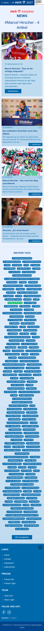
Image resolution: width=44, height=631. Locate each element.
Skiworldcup (19, 351)
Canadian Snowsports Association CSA (23, 515)
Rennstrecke (17, 310)
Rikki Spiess (19, 447)
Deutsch (5, 618)
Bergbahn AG (13, 361)
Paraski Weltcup (35, 289)
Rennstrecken (34, 443)
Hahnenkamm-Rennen (23, 258)
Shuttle (15, 378)
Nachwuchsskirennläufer (18, 423)
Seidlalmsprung (15, 330)
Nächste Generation (16, 412)
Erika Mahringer (15, 409)
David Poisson (33, 368)
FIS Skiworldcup (13, 488)
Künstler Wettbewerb (17, 382)
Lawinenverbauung (31, 488)
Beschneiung (30, 429)
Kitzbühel (18, 265)
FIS (27, 265)
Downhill (31, 316)
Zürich (34, 423)
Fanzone (31, 340)
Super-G (21, 289)
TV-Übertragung (16, 320)
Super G (19, 371)
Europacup (13, 282)
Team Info (8, 596)
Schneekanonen (17, 474)
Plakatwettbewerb (16, 477)
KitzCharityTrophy (34, 286)
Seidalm (13, 467)
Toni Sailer (33, 498)
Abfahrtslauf (9, 289)
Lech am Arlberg (14, 481)
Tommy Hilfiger (28, 378)
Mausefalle (12, 347)
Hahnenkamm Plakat (15, 436)
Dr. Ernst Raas (34, 447)
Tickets (37, 306)
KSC (37, 471)
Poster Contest (30, 419)
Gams (26, 354)
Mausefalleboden (31, 416)
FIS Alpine (27, 471)
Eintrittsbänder (31, 512)
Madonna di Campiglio (15, 368)
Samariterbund (31, 330)
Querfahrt (31, 474)
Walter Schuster (27, 395)
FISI (33, 405)
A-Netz (38, 491)
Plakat (7, 351)
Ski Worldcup (12, 392)
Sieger (23, 282)
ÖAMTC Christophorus (15, 443)
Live (34, 334)
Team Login (9, 600)
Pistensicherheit (35, 364)
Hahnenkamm (29, 272)
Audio (15, 395)
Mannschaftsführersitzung (15, 519)
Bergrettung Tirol (16, 460)
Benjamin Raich (35, 519)
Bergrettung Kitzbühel (32, 495)
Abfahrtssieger (12, 306)
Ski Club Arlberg (13, 471)
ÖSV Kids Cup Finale (19, 405)
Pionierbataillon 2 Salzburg (23, 484)
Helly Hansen (14, 344)
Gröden (13, 358)
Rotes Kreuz (31, 320)
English (13, 618)
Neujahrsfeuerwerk (17, 388)
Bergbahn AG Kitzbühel (23, 402)
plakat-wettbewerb (13, 450)
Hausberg (14, 334)
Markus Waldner (14, 416)
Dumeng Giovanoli (15, 433)
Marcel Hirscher (16, 303)
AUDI (20, 296)
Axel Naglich (31, 303)
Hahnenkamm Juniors (23, 275)
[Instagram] (9, 612)
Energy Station (29, 522)
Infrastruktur (17, 440)
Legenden (9, 296)
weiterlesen (36, 144)
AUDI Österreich (32, 433)
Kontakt (7, 559)
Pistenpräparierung (33, 296)
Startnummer (32, 477)
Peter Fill (29, 440)
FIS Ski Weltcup (32, 525)
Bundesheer (34, 327)
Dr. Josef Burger (14, 426)
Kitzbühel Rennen (13, 495)
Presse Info (9, 579)
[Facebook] (4, 612)
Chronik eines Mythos (13, 464)
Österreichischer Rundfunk (23, 508)
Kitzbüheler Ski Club (33, 464)
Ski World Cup (24, 268)
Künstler (8, 371)
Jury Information (13, 354)
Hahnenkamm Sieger (13, 491)
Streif (8, 265)
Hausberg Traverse (14, 299)
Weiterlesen (13, 91)
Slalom (37, 268)
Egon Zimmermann (15, 525)
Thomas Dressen (34, 351)
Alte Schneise (18, 385)
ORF (37, 299)
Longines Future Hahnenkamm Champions (23, 279)
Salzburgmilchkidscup (23, 399)
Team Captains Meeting (28, 292)
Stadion (29, 491)
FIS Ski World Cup (34, 371)
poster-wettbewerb (31, 426)
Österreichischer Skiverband (17, 457)
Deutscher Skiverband (13, 313)
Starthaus (15, 323)
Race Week (31, 460)
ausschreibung (33, 436)
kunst (9, 447)
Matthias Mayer (11, 375)
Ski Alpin (25, 334)
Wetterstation (16, 429)
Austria (9, 501)
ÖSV (24, 327)
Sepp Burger (15, 419)
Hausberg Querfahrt (32, 450)
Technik (33, 467)
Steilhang (35, 347)
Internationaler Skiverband (15, 364)
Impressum (9, 563)
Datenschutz (9, 567)
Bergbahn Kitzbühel (16, 498)
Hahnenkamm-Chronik (14, 286)
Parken (23, 467)
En (13, 3)
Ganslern (36, 265)
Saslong (35, 354)
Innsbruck (36, 457)
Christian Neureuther (13, 505)
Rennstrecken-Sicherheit (30, 392)
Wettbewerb (15, 522)
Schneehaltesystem (28, 358)
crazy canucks (23, 529)
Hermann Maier (23, 453)
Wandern (23, 347)
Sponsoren (26, 306)
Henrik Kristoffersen (33, 313)
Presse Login (9, 583)
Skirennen (32, 388)
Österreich (37, 505)
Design (38, 375)
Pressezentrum (17, 316)
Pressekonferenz (17, 340)
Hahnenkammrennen (33, 262)
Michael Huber (28, 323)
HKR (27, 505)
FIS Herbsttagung (31, 481)
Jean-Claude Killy (30, 344)
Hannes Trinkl (12, 327)
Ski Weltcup (10, 268)
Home (6, 555)
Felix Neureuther (15, 512)
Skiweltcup (33, 412)
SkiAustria (33, 382)
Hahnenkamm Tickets (30, 361)
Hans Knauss (26, 375)
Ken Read (35, 501)
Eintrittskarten (22, 501)
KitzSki (28, 299)
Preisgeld (30, 310)
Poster (36, 337)
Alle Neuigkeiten (22, 537)
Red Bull (12, 292)
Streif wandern (31, 409)
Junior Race (15, 272)
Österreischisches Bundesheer (18, 337)
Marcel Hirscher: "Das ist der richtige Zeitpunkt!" (19, 70)
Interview (34, 282)
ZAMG (30, 385)
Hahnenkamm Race (13, 262)
